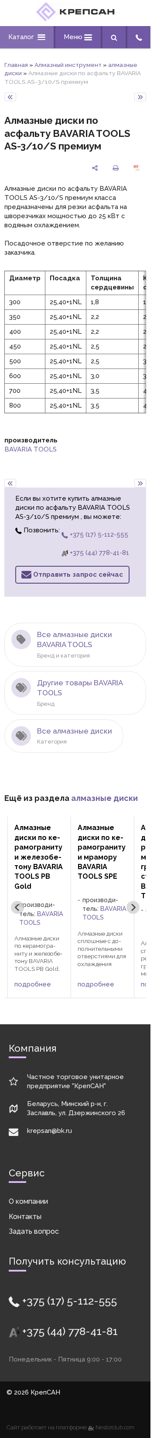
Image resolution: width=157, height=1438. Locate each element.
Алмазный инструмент (68, 64)
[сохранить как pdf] (136, 168)
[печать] (115, 168)
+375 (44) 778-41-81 (98, 553)
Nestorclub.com (115, 1428)
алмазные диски (104, 798)
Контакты (25, 1216)
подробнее (32, 984)
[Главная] (75, 19)
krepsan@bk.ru (49, 1131)
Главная (16, 64)
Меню (74, 37)
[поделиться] (95, 168)
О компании (28, 1201)
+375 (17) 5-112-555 (98, 534)
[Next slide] (133, 907)
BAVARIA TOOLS (30, 449)
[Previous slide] (17, 907)
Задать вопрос (34, 1231)
